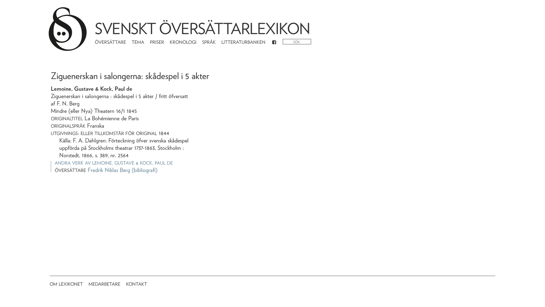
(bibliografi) (145, 170)
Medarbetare (104, 284)
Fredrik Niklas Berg (109, 170)
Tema (138, 42)
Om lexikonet (66, 284)
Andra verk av (114, 163)
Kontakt (136, 284)
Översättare (110, 42)
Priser (157, 42)
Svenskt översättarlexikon (202, 28)
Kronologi (183, 42)
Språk (209, 42)
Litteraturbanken (243, 42)
